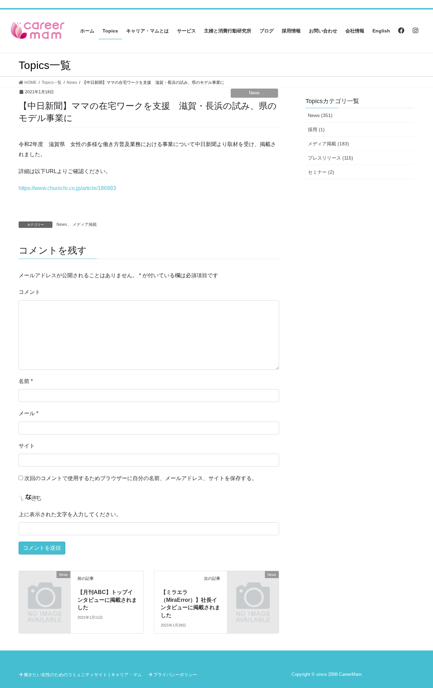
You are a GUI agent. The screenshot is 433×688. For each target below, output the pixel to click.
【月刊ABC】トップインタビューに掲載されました (107, 599)
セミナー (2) (321, 172)
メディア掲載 (84, 224)
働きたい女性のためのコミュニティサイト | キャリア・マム (83, 674)
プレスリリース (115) (330, 158)
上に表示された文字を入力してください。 (70, 514)
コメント (29, 292)
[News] (44, 587)
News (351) (320, 115)
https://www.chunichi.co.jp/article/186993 (67, 188)
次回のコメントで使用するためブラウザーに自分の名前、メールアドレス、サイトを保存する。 (140, 478)
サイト (27, 446)
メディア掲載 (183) (328, 143)
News (254, 92)
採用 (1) (316, 129)
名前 (26, 381)
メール (28, 413)
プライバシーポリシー (175, 674)
